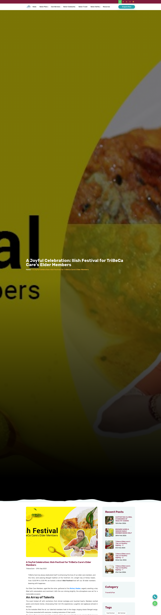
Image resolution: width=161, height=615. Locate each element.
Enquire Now (126, 7)
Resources (106, 7)
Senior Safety (95, 7)
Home (34, 7)
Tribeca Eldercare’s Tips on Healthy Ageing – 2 (122, 555)
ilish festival (121, 613)
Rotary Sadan (75, 588)
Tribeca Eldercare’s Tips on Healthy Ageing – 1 (122, 568)
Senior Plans (44, 7)
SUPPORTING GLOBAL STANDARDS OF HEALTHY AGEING (123, 519)
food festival (110, 613)
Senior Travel (83, 7)
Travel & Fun (110, 592)
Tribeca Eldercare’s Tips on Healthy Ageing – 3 (122, 543)
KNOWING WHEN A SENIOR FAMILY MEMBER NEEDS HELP (123, 531)
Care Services (55, 7)
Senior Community (69, 7)
